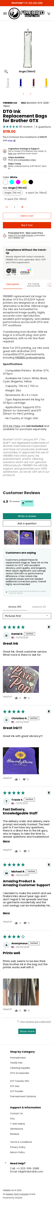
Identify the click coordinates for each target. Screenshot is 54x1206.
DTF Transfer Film (19, 1081)
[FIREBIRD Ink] (26, 13)
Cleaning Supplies (20, 1068)
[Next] (49, 50)
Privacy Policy (17, 1147)
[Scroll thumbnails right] (47, 537)
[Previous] (5, 50)
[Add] (22, 207)
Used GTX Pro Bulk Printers (20, 235)
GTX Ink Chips (11, 426)
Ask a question (27, 523)
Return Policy (17, 1152)
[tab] (12, 285)
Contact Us (16, 1113)
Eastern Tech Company (17, 1194)
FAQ (12, 1118)
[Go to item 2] (27, 537)
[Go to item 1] (11, 537)
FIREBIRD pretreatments (30, 357)
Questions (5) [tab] (39, 606)
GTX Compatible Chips (25, 160)
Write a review (27, 516)
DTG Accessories (19, 1073)
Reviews (14, 1134)
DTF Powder (16, 1091)
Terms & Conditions (21, 1142)
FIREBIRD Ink (10, 103)
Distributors (16, 1128)
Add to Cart (27, 215)
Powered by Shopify (12, 1197)
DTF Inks (14, 1086)
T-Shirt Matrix (17, 1123)
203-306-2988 (35, 3)
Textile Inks (16, 1062)
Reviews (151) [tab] (14, 606)
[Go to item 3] (42, 537)
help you (12, 153)
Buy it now (27, 225)
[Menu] (5, 13)
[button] (48, 13)
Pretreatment (18, 1057)
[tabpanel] (27, 384)
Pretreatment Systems (23, 1096)
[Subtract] (7, 207)
